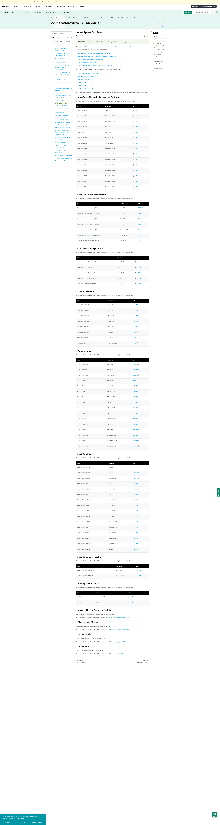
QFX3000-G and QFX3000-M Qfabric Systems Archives (63, 131)
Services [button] (38, 6)
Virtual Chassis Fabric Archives (63, 155)
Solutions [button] (15, 6)
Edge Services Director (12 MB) (119, 629)
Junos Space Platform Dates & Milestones (90, 59)
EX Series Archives (60, 69)
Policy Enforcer (156, 56)
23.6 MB (136, 478)
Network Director (157, 54)
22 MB (136, 176)
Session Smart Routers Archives (63, 137)
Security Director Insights (159, 61)
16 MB (135, 402)
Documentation (9, 12)
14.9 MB (140, 208)
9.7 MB (136, 110)
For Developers (66, 12)
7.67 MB (135, 440)
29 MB (135, 343)
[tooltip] (155, 33)
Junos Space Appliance (158, 63)
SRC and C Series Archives (62, 140)
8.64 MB (135, 429)
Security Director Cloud (85, 85)
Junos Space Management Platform (88, 73)
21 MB (136, 500)
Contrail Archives (60, 62)
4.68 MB (131, 597)
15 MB (140, 213)
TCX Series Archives (60, 153)
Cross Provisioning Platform (159, 52)
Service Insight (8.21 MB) (117, 642)
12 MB (135, 386)
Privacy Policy (6, 822)
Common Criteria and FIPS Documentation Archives (62, 54)
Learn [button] (82, 6)
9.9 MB (139, 570)
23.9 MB (136, 472)
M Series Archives (60, 112)
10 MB (138, 272)
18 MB (136, 522)
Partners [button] (48, 6)
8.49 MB (135, 446)
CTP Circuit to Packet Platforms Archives (61, 59)
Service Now (156, 73)
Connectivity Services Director (160, 49)
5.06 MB (136, 326)
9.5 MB (138, 261)
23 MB (136, 126)
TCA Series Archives (60, 150)
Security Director (157, 59)
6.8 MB (135, 380)
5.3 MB (136, 304)
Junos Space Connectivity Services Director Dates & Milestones (97, 56)
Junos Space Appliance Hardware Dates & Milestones (94, 53)
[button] (214, 814)
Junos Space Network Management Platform (161, 46)
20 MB (140, 240)
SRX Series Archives (60, 142)
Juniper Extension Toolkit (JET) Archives (63, 89)
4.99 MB (131, 602)
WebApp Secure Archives (62, 160)
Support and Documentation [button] (66, 6)
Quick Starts (37, 12)
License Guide (24, 12)
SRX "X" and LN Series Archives (63, 145)
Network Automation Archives (63, 122)
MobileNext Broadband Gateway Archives (61, 116)
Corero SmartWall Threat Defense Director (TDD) (62, 66)
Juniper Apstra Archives (61, 93)
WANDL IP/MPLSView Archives (63, 158)
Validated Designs (50, 12)
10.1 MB (138, 267)
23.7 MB (136, 467)
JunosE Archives (59, 100)
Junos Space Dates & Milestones (87, 62)
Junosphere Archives (60, 105)
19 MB (140, 235)
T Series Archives (59, 147)
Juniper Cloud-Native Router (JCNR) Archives (63, 96)
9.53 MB (138, 278)
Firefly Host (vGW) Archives (62, 72)
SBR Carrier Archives (61, 134)
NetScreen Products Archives (63, 119)
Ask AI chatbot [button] (19, 1)
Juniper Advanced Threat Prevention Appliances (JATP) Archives (63, 84)
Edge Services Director (158, 68)
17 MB (136, 511)
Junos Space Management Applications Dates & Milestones (95, 65)
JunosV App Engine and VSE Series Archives (62, 109)
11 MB (135, 418)
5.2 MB (136, 310)
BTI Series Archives (60, 51)
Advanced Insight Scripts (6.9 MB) (120, 617)
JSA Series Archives (60, 79)
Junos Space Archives (61, 103)
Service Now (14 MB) (116, 654)
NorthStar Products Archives (63, 125)
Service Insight (156, 70)
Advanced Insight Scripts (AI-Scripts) (161, 66)
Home (52, 18)
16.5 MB (135, 364)
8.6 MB (139, 575)
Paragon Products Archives (62, 127)
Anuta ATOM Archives (61, 48)
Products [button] (27, 6)
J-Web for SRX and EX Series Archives (62, 75)
